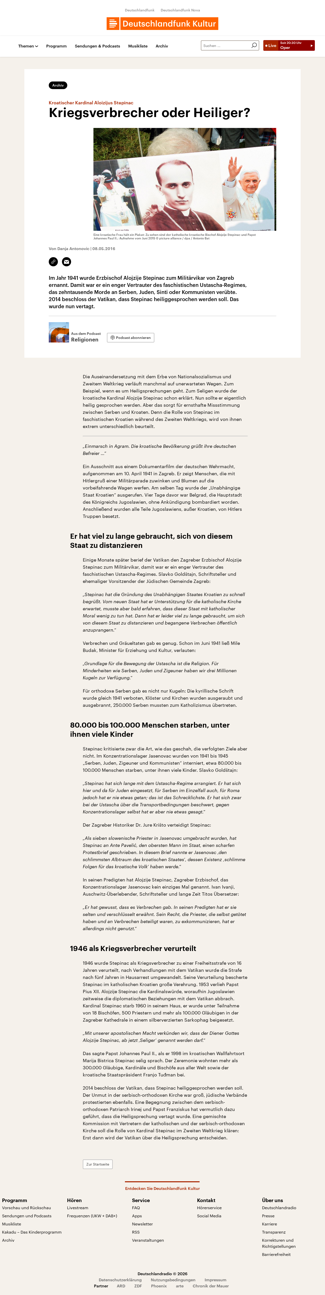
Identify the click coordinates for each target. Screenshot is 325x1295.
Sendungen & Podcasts (97, 46)
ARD (121, 1285)
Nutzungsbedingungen (173, 1279)
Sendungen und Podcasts (27, 1215)
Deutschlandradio (279, 1207)
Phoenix (159, 1285)
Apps (137, 1215)
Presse (268, 1215)
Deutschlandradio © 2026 (162, 1273)
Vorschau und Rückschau (26, 1207)
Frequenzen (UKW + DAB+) (92, 1215)
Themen (26, 46)
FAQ (136, 1207)
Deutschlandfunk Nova (180, 10)
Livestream (77, 1207)
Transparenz (274, 1232)
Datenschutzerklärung (120, 1279)
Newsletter (142, 1223)
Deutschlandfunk (140, 10)
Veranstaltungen (148, 1240)
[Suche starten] (254, 45)
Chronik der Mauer (211, 1285)
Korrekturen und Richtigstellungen (279, 1243)
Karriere (269, 1223)
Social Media (209, 1215)
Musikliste (138, 46)
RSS (136, 1232)
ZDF (138, 1285)
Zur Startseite (97, 1164)
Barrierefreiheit (276, 1254)
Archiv (162, 46)
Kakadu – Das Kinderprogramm (32, 1232)
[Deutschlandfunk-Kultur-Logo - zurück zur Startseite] (162, 23)
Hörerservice (209, 1207)
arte (180, 1285)
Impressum (215, 1279)
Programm (56, 46)
